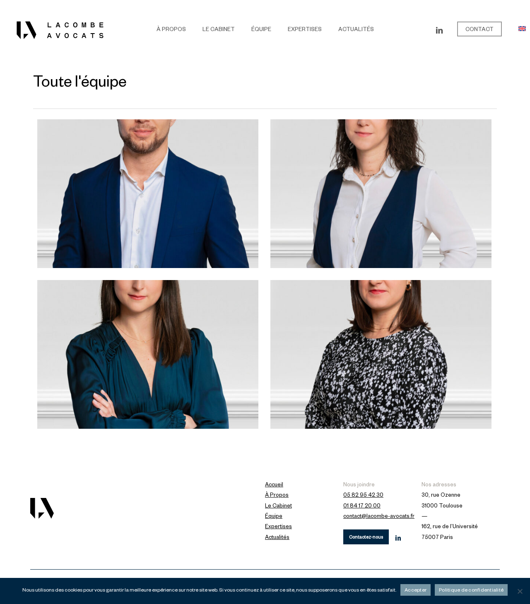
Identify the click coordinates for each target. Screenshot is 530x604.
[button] (366, 536)
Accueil (274, 485)
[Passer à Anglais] (522, 30)
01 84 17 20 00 (362, 507)
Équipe (273, 517)
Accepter (415, 591)
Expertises (278, 527)
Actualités (277, 538)
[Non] (520, 591)
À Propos (277, 496)
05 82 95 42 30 (363, 496)
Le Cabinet (278, 507)
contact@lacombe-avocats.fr (378, 517)
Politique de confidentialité (471, 591)
